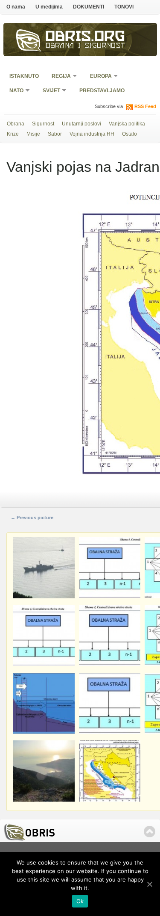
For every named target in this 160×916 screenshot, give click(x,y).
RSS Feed (145, 106)
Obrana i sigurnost (85, 46)
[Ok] (149, 884)
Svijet (48, 91)
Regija (58, 76)
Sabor (55, 134)
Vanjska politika (127, 124)
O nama (15, 7)
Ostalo (129, 134)
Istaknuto (24, 76)
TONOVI (124, 7)
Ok (80, 901)
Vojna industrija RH (92, 134)
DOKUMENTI (88, 7)
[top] (149, 831)
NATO (13, 91)
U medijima (49, 7)
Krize (13, 134)
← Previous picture (32, 517)
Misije (33, 134)
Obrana (15, 124)
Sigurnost (43, 124)
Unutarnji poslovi (81, 124)
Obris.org (85, 37)
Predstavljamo (102, 91)
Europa (98, 76)
